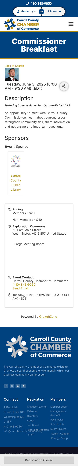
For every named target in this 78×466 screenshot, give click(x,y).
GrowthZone (48, 316)
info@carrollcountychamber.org (23, 431)
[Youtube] (18, 386)
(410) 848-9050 (23, 284)
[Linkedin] (23, 386)
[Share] (64, 86)
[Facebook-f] (6, 386)
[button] (71, 24)
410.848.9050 (13, 426)
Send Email (20, 288)
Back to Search (14, 65)
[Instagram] (12, 386)
